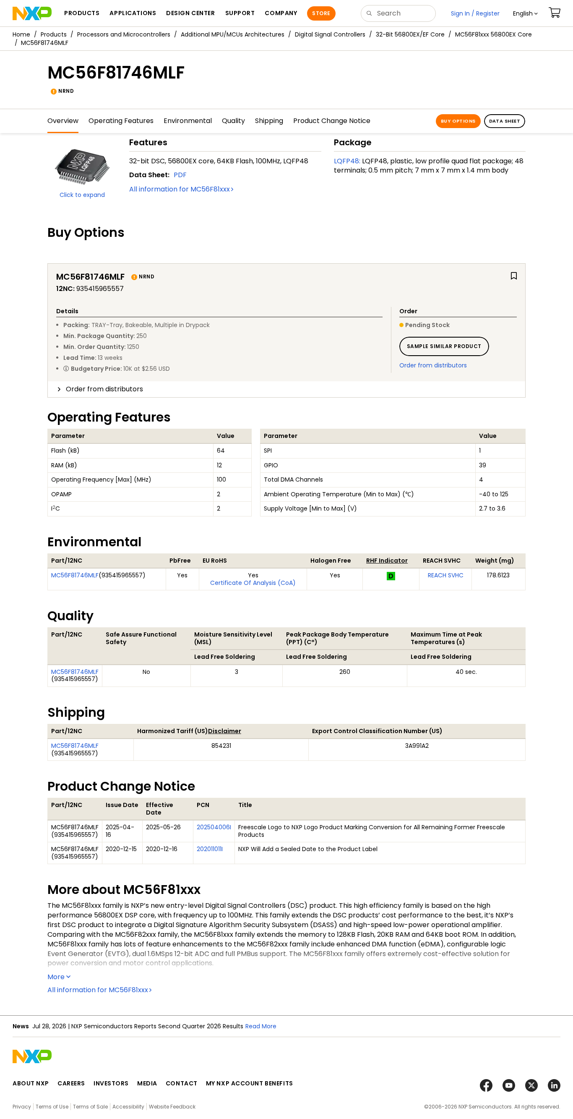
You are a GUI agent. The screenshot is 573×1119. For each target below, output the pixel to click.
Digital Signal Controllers (330, 34)
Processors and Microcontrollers (123, 34)
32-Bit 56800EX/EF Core (410, 34)
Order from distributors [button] (104, 389)
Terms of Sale (90, 1106)
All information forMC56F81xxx (179, 189)
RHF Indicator (387, 560)
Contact (182, 1083)
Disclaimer (224, 731)
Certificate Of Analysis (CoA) (253, 583)
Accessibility (128, 1106)
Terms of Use (52, 1106)
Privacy (22, 1106)
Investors (111, 1083)
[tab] (286, 389)
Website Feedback (172, 1106)
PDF (180, 175)
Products (54, 34)
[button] (525, 13)
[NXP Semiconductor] (32, 13)
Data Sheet (504, 121)
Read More (260, 1026)
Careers (71, 1083)
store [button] (321, 13)
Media (147, 1083)
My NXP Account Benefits (249, 1083)
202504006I (214, 827)
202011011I (210, 849)
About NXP (31, 1083)
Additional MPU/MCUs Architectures (232, 34)
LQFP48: (347, 161)
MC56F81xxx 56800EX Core (493, 34)
